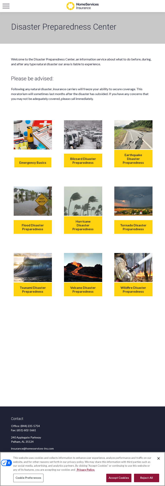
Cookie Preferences (28, 477)
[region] (82, 469)
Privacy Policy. (85, 469)
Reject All (146, 477)
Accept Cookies (119, 477)
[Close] (158, 458)
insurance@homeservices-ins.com (32, 448)
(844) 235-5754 (30, 426)
